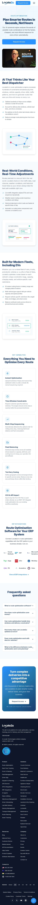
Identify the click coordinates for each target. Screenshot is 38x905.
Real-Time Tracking (7, 768)
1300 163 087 (6, 735)
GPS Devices (6, 783)
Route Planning (6, 814)
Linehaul (22, 805)
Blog (3, 835)
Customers (23, 838)
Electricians (23, 790)
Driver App (5, 777)
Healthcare (23, 777)
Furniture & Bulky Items (27, 780)
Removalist (23, 820)
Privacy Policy (17, 892)
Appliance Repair (25, 783)
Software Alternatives (8, 856)
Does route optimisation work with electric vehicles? (17, 639)
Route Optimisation (7, 765)
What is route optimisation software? (18, 606)
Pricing (22, 841)
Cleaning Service (25, 786)
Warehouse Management (9, 799)
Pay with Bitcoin (25, 853)
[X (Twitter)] (16, 900)
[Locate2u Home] (8, 2)
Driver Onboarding (7, 802)
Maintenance (24, 811)
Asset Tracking (6, 817)
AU (15, 884)
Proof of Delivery (7, 771)
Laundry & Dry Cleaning (27, 802)
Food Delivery (24, 768)
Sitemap (30, 896)
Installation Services (26, 799)
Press (22, 844)
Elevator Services (25, 793)
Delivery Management (8, 808)
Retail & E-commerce (26, 771)
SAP (20, 553)
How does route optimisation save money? (17, 613)
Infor (20, 561)
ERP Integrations (7, 790)
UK (30, 884)
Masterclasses (6, 844)
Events (22, 847)
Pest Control (24, 814)
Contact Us (23, 859)
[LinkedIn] (25, 900)
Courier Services (25, 765)
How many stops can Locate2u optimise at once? (16, 630)
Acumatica (21, 568)
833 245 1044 (9, 867)
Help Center (5, 850)
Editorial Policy (6, 838)
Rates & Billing (6, 796)
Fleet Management (7, 774)
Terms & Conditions (29, 892)
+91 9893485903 (10, 873)
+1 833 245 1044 (9, 876)
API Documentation (7, 847)
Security (22, 856)
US (19, 884)
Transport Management (9, 811)
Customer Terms (20, 896)
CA (23, 884)
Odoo (33, 568)
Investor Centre (24, 850)
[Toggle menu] (34, 2)
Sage (9, 561)
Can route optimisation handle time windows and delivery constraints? (17, 622)
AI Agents (5, 793)
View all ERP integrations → (19, 574)
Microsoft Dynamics (33, 553)
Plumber (22, 817)
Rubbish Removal (25, 823)
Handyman (23, 796)
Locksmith (23, 808)
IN (33, 884)
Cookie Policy (10, 896)
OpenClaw (23, 827)
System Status (7, 892)
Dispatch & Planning (8, 780)
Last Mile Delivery (7, 805)
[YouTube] (21, 900)
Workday (33, 561)
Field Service (24, 774)
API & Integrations (7, 786)
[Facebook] (12, 900)
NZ (26, 884)
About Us (23, 835)
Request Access (23, 3)
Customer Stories (7, 841)
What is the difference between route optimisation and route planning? (18, 648)
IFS (9, 568)
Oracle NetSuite (10, 553)
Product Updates (7, 853)
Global (10, 884)
